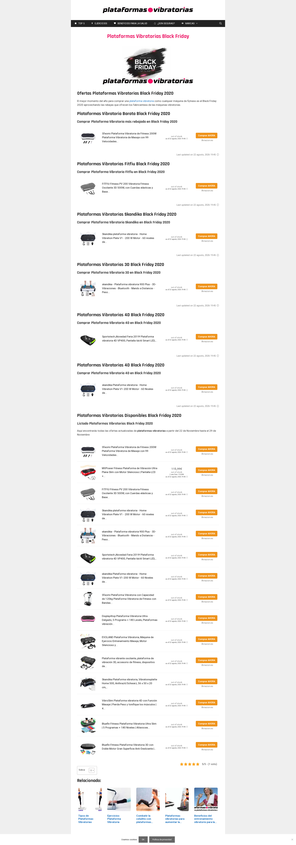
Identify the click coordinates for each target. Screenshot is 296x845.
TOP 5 (81, 23)
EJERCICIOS (101, 23)
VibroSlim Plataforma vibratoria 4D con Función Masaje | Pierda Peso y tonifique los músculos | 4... (129, 704)
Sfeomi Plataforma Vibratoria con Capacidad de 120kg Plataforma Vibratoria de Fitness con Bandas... (129, 598)
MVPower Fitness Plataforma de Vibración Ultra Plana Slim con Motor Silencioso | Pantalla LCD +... (129, 472)
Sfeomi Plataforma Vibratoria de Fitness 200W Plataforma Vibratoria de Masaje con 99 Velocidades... (129, 137)
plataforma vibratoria (141, 101)
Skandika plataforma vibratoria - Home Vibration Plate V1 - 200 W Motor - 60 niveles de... (128, 237)
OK (143, 839)
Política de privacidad (162, 839)
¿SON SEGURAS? (166, 23)
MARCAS (190, 23)
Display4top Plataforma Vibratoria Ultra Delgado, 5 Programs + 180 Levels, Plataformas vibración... (129, 620)
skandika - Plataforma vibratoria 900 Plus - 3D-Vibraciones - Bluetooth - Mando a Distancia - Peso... (129, 288)
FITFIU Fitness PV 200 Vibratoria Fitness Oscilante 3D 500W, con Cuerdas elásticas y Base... (127, 187)
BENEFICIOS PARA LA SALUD (132, 23)
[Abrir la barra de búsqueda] (220, 23)
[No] (292, 839)
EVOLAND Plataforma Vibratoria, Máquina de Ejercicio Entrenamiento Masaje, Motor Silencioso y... (128, 641)
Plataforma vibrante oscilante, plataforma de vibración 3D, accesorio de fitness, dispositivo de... (128, 662)
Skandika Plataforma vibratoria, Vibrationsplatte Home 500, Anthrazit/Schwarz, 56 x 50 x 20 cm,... (129, 683)
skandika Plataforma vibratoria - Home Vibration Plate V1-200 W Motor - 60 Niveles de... (127, 388)
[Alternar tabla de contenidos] (90, 770)
